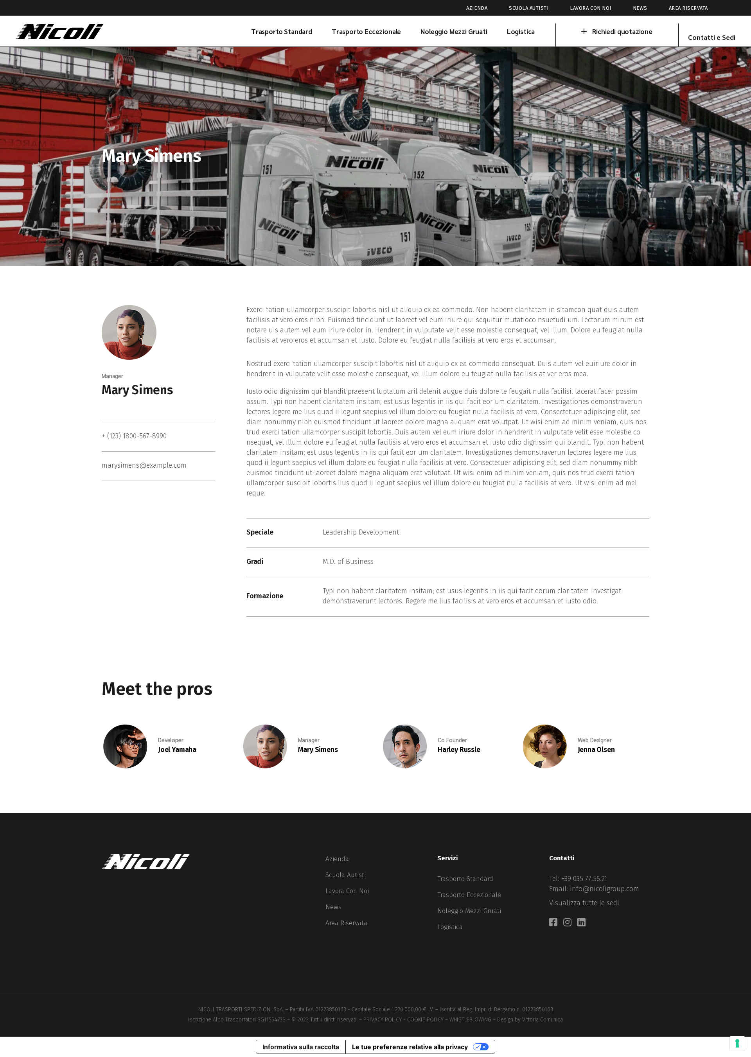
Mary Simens (137, 389)
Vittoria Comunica (542, 1019)
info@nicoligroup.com (604, 889)
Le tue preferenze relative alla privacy (410, 1047)
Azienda (476, 8)
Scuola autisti (528, 8)
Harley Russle (459, 749)
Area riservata (688, 8)
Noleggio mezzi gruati (469, 911)
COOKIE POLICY (425, 1019)
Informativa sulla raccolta (300, 1047)
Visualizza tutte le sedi (584, 903)
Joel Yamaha (177, 749)
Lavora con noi (590, 8)
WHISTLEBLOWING (470, 1019)
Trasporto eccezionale (469, 895)
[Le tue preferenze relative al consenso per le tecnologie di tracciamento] (737, 1043)
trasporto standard (465, 879)
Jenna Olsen (596, 749)
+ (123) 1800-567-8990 (134, 436)
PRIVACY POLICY (382, 1019)
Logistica (450, 927)
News (640, 8)
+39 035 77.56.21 (584, 878)
